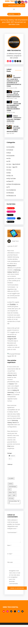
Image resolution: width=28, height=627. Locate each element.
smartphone (12, 190)
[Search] (19, 14)
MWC (14, 495)
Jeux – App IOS (12, 167)
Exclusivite (11, 156)
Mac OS (10, 176)
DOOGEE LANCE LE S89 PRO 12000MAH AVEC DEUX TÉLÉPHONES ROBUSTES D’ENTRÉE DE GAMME (14, 106)
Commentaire (12, 532)
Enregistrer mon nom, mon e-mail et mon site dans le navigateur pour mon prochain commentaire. (14, 577)
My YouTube (12, 178)
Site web (10, 562)
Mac (9, 173)
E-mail (9, 554)
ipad (10, 495)
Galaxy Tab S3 (12, 492)
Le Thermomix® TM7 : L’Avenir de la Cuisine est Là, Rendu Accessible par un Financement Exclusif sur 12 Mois (14, 81)
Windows (11, 193)
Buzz (9, 153)
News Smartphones (14, 184)
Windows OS (12, 196)
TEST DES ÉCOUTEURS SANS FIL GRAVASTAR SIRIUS (13, 128)
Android (10, 150)
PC (9, 187)
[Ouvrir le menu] (14, 9)
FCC (10, 489)
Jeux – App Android (14, 164)
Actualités (11, 147)
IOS (9, 161)
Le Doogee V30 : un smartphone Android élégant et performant (13, 94)
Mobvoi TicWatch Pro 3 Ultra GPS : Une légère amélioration (14, 118)
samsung (11, 498)
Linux (9, 170)
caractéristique (12, 486)
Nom (9, 545)
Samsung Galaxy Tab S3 (14, 502)
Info (9, 158)
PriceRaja (13, 304)
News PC (10, 181)
